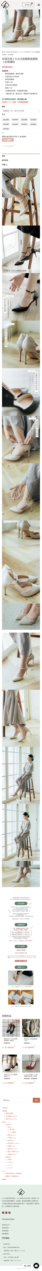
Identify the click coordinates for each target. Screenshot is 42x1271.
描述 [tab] (3, 156)
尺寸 (3, 114)
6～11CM (10, 1168)
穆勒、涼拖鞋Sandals (13, 1151)
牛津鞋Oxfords (12, 1138)
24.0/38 (6, 124)
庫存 (3, 106)
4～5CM (10, 1165)
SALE (4, 1171)
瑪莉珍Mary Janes (13, 1149)
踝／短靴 (12, 1129)
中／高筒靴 (13, 1132)
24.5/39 (15, 124)
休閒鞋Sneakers (12, 1154)
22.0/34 (6, 119)
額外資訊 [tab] (5, 160)
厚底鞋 (9, 1159)
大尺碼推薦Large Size (12, 1116)
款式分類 (8, 1124)
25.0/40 (24, 124)
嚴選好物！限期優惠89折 (12, 1176)
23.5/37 (33, 119)
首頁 (3, 52)
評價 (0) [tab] (4, 164)
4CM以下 (10, 1162)
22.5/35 (15, 119)
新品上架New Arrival (11, 1119)
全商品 (4, 1122)
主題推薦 (4, 1111)
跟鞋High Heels (12, 1135)
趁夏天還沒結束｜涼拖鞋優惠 (14, 1173)
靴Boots (10, 1127)
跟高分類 (8, 1157)
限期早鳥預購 (9, 1113)
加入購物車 (8, 140)
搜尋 (36, 1100)
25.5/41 (33, 124)
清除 (3, 132)
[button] (38, 4)
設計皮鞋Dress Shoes (14, 1143)
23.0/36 (24, 119)
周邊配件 (4, 1179)
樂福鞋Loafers (12, 1146)
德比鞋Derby (11, 1140)
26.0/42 (6, 129)
